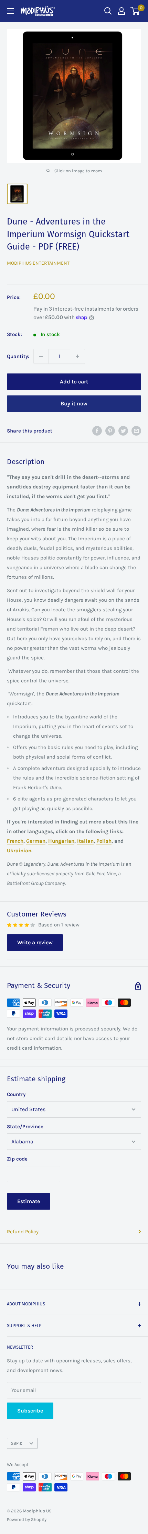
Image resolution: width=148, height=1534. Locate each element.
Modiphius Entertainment (38, 263)
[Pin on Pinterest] (110, 431)
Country (16, 1094)
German (35, 841)
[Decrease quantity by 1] (41, 356)
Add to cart (74, 381)
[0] (135, 11)
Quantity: (18, 356)
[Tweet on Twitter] (123, 431)
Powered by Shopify (26, 1519)
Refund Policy (23, 1232)
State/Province (25, 1126)
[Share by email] (136, 431)
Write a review (35, 942)
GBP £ (16, 1443)
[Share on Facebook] (97, 431)
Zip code (17, 1159)
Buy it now (74, 403)
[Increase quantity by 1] (77, 356)
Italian (85, 841)
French (15, 841)
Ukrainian (19, 850)
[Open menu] (10, 11)
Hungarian (61, 841)
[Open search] (108, 11)
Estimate (28, 1201)
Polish (104, 841)
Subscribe (30, 1410)
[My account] (121, 11)
